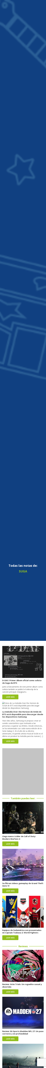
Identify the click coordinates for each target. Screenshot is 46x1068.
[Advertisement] (23, 771)
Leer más (10, 697)
